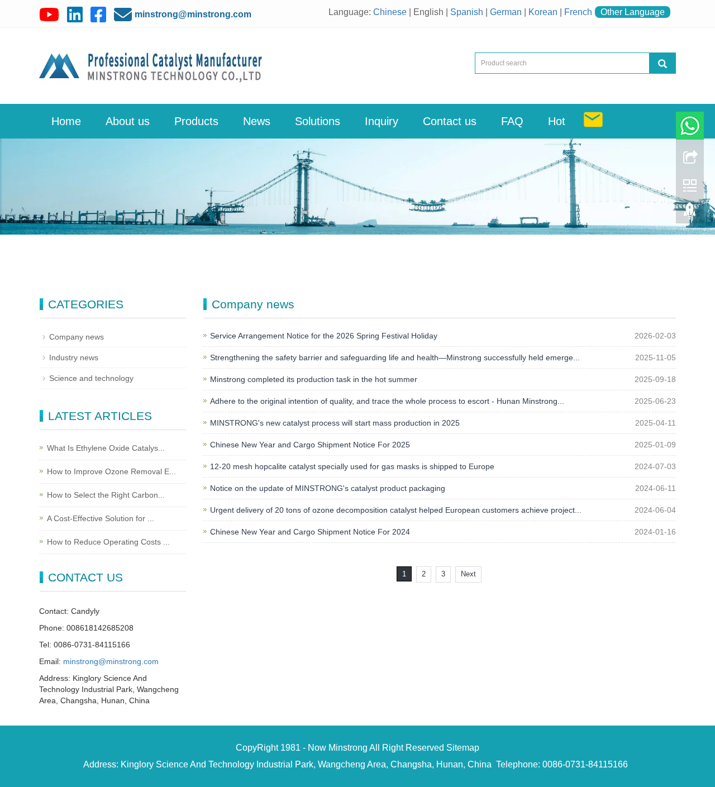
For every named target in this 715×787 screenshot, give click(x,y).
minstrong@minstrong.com (193, 14)
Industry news (73, 357)
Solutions (317, 121)
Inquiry (381, 121)
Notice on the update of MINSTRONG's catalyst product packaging (327, 488)
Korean (542, 12)
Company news (76, 336)
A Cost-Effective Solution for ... (100, 518)
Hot (556, 121)
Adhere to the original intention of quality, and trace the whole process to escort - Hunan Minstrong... (387, 401)
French (578, 12)
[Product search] (662, 63)
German (506, 12)
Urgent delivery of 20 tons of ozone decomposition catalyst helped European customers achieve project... (395, 509)
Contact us (449, 121)
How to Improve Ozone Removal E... (111, 471)
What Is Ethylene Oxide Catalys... (106, 447)
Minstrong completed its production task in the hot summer (313, 379)
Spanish (466, 12)
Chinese (390, 12)
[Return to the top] (690, 214)
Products (196, 121)
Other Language (632, 12)
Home (66, 121)
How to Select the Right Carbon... (106, 494)
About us (128, 121)
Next (468, 574)
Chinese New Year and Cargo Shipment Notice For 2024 (310, 531)
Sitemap (462, 747)
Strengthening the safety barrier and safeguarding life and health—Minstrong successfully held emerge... (395, 357)
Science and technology (91, 378)
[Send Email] (593, 120)
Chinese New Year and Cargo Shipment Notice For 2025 (310, 444)
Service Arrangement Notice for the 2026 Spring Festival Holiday (323, 335)
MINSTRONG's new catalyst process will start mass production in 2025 (335, 422)
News (256, 121)
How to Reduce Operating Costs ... (108, 541)
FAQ (512, 121)
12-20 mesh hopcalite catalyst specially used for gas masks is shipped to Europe (352, 466)
